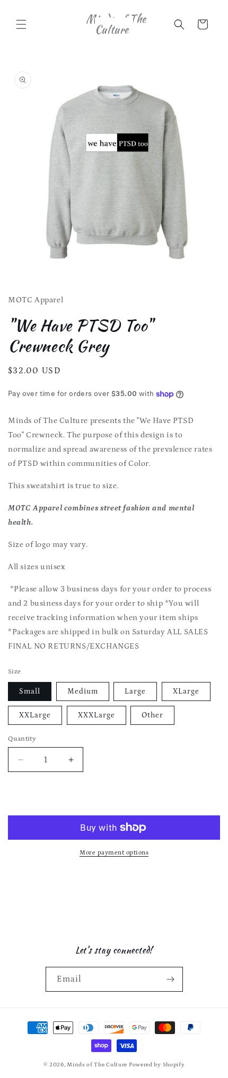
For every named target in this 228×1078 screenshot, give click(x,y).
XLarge (186, 691)
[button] (21, 24)
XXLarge (35, 715)
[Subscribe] (170, 979)
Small (29, 691)
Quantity (22, 739)
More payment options (114, 852)
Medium (82, 691)
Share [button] (29, 882)
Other (152, 715)
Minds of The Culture (97, 1065)
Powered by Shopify (157, 1065)
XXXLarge (96, 715)
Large (135, 691)
